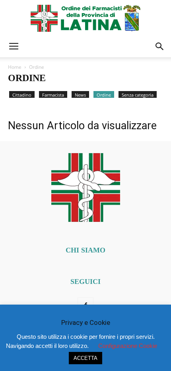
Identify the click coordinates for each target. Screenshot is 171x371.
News (80, 95)
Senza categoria (138, 95)
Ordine (104, 95)
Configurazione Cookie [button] (127, 345)
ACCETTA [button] (85, 358)
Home (14, 67)
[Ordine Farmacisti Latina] (85, 18)
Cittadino (21, 95)
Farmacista (53, 95)
